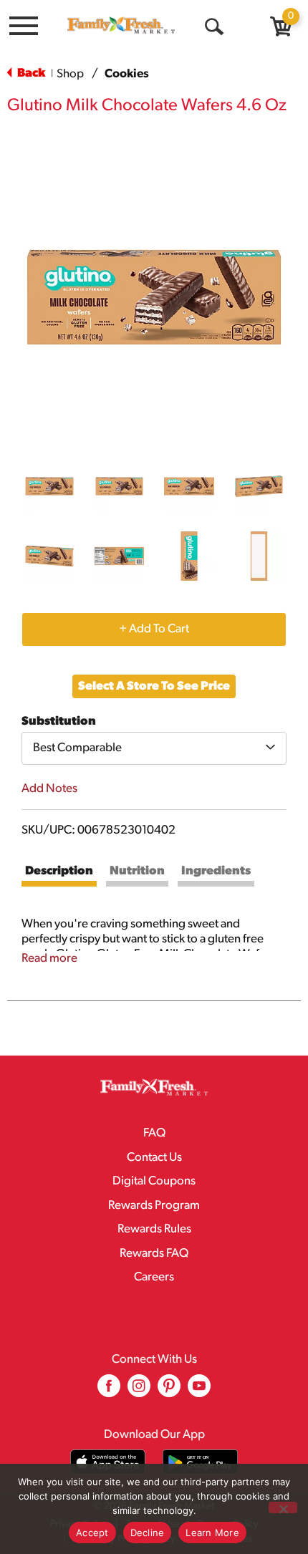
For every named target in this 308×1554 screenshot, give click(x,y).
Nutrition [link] (137, 871)
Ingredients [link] (216, 871)
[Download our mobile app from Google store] (200, 1462)
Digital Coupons (154, 1181)
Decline (147, 1532)
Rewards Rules (154, 1229)
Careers (154, 1277)
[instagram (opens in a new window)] (138, 1391)
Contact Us (154, 1158)
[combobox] (154, 748)
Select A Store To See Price (154, 686)
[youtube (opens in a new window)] (199, 1391)
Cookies (127, 74)
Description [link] (59, 871)
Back (30, 73)
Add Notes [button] (49, 789)
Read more (49, 958)
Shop (70, 74)
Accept (92, 1532)
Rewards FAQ (154, 1253)
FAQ (154, 1133)
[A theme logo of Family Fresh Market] (121, 25)
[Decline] (283, 1507)
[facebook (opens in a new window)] (108, 1391)
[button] (49, 486)
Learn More (212, 1532)
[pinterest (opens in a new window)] (169, 1391)
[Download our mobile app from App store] (107, 1462)
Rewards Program (154, 1206)
